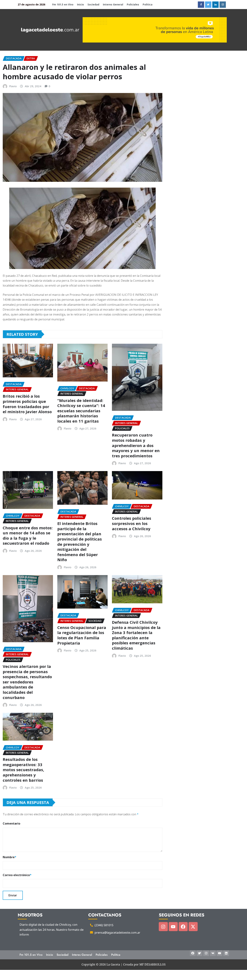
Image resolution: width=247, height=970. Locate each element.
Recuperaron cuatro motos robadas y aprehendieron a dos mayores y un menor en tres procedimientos (136, 445)
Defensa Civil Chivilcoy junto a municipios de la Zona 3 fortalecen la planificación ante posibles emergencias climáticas (136, 635)
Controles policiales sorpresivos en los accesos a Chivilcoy (131, 523)
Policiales (133, 4)
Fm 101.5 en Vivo (62, 4)
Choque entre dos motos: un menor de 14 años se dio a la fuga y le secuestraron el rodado (28, 535)
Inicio (80, 4)
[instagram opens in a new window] (223, 4)
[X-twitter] (193, 926)
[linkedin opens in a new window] (215, 4)
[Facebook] (183, 926)
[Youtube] (173, 926)
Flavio (13, 86)
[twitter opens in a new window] (208, 4)
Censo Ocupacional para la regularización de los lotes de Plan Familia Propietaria (81, 635)
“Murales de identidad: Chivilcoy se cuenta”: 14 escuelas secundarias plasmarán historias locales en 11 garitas (81, 411)
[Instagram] (163, 926)
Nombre (9, 857)
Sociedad (93, 4)
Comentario (11, 823)
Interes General (113, 4)
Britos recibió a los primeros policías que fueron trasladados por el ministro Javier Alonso (27, 403)
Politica (147, 4)
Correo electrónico (17, 875)
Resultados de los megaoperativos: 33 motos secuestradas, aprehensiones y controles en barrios (23, 770)
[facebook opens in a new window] (201, 4)
